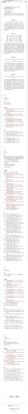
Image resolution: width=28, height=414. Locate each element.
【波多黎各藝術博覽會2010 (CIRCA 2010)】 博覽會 (13, 192)
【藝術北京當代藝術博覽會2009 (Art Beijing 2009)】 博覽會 (15, 197)
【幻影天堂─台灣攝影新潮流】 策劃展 (11, 303)
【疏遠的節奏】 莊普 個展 (9, 190)
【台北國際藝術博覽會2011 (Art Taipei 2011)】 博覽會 (14, 188)
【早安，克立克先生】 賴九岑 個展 (11, 357)
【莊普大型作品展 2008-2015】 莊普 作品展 (12, 173)
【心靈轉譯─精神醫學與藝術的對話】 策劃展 (12, 208)
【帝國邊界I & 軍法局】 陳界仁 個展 (11, 285)
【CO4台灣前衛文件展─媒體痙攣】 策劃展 (12, 302)
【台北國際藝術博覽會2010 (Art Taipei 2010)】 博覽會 (14, 114)
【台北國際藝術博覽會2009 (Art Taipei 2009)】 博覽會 (14, 196)
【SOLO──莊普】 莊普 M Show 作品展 (12, 171)
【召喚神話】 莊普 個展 (9, 179)
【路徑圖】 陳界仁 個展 (9, 299)
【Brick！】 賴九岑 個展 (9, 360)
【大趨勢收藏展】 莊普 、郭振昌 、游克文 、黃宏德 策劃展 (14, 174)
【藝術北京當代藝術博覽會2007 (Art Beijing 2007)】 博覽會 (15, 124)
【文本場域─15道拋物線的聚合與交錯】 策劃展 (13, 364)
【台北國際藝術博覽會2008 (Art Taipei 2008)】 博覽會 (14, 120)
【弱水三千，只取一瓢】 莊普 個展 (11, 200)
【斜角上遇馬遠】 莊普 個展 (10, 183)
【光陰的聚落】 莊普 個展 (9, 176)
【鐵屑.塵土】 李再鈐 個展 (10, 117)
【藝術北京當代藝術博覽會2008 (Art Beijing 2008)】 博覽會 (15, 290)
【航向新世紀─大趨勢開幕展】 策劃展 (11, 209)
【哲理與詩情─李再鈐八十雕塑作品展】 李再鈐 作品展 (14, 119)
